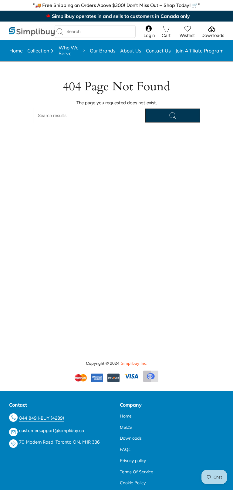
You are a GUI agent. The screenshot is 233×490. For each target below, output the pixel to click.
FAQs (125, 449)
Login (149, 35)
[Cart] (166, 29)
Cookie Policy (133, 482)
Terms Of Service (136, 472)
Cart (166, 35)
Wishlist (187, 35)
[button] (40, 50)
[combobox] (90, 31)
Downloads (212, 35)
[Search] (60, 31)
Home (126, 416)
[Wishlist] (187, 29)
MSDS (126, 427)
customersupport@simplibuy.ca (51, 430)
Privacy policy (133, 460)
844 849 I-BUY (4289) (41, 418)
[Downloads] (211, 29)
